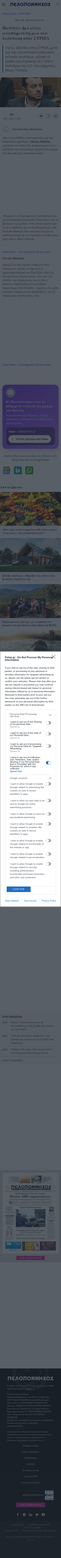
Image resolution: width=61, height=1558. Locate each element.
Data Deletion (12, 900)
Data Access (30, 900)
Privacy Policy (49, 900)
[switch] (48, 722)
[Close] (55, 658)
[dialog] (30, 779)
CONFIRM (19, 889)
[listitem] (30, 715)
